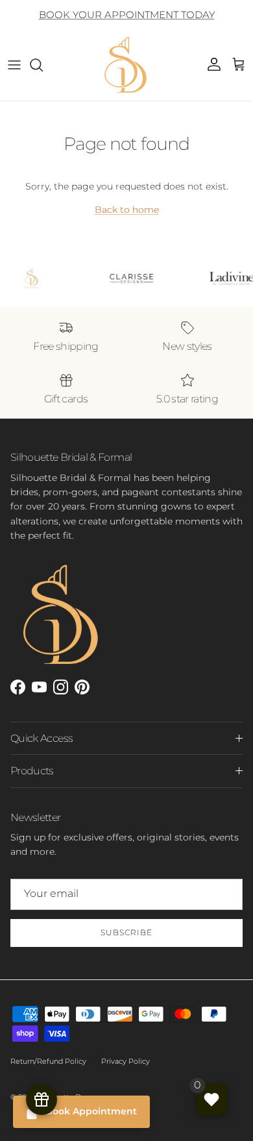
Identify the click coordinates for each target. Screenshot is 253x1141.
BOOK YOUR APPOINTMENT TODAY (127, 14)
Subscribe (126, 932)
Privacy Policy (125, 1061)
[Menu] (14, 65)
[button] (238, 65)
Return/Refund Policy (48, 1061)
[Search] (43, 65)
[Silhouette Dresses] (126, 65)
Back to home (127, 209)
